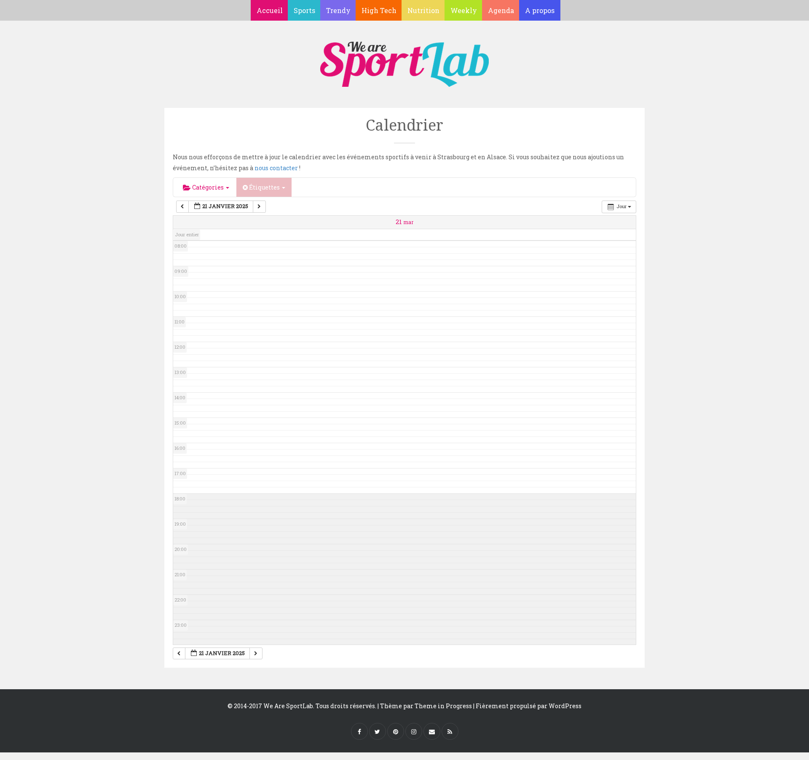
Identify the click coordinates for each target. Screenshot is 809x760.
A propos (540, 10)
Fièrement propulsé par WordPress (528, 706)
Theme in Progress (443, 706)
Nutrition (423, 10)
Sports (304, 10)
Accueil (270, 10)
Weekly (463, 10)
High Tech (379, 10)
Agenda (501, 10)
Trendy (338, 10)
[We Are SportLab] (404, 60)
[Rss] (450, 731)
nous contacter (276, 168)
